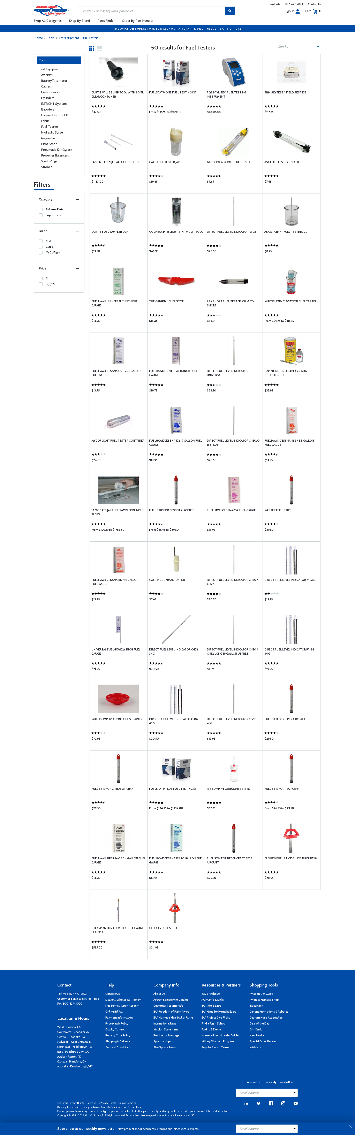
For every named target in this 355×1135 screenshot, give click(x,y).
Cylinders (47, 98)
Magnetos (48, 138)
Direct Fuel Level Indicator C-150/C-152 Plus (233, 443)
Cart (313, 11)
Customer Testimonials (168, 1005)
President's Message (166, 1035)
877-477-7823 (294, 4)
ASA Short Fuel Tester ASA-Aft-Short (230, 303)
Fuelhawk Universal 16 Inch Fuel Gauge (173, 373)
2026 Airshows (211, 994)
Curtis (49, 247)
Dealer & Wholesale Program (123, 999)
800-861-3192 (90, 998)
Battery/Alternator (54, 81)
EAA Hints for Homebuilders (219, 1011)
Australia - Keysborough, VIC (75, 1066)
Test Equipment (69, 38)
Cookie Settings (127, 1102)
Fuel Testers (90, 38)
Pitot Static (49, 144)
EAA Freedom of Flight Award (171, 1011)
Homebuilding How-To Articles (221, 1035)
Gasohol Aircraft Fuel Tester (229, 162)
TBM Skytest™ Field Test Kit (285, 92)
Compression (50, 92)
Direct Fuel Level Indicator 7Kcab (289, 580)
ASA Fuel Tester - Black (281, 162)
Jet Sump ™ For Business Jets (228, 789)
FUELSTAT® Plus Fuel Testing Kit (173, 789)
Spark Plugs (49, 161)
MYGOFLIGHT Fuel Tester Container (117, 440)
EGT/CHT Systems (54, 104)
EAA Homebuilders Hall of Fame (173, 1017)
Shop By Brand (79, 21)
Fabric (45, 121)
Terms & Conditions (118, 1047)
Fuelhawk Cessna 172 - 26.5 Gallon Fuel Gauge (116, 373)
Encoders (47, 109)
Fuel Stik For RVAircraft (282, 789)
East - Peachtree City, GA (73, 1051)
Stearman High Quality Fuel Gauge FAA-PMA (117, 930)
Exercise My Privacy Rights (101, 1102)
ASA (48, 241)
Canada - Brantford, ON (71, 1061)
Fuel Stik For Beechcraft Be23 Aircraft (229, 860)
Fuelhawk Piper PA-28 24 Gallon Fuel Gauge (118, 860)
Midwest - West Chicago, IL (74, 1042)
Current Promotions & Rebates (269, 1011)
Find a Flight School (214, 1023)
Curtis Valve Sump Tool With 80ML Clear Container (117, 94)
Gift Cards (256, 1029)
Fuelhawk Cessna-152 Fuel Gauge (231, 510)
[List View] (99, 48)
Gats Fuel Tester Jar (164, 162)
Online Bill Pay (114, 1011)
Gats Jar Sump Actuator (167, 580)
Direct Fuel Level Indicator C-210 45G (231, 721)
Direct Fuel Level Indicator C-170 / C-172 (232, 582)
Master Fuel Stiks (278, 510)
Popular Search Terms (215, 1047)
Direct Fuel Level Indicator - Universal (228, 373)
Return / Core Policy (117, 1035)
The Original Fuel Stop (166, 301)
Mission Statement (165, 1029)
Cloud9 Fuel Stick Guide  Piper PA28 (290, 858)
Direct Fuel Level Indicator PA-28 (232, 232)
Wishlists (275, 4)
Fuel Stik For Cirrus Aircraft (113, 789)
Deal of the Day (259, 1023)
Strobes (46, 167)
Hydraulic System (53, 132)
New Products (258, 1035)
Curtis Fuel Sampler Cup (109, 232)
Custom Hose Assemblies (266, 1017)
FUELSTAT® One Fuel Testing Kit (173, 92)
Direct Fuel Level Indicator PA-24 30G (289, 651)
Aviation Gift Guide (261, 994)
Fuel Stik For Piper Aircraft (284, 719)
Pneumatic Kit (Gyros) (56, 150)
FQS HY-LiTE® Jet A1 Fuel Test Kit (115, 162)
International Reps (164, 1023)
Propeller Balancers (55, 155)
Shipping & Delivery (117, 1041)
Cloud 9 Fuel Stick (163, 928)
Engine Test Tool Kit (55, 115)
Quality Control (114, 1029)
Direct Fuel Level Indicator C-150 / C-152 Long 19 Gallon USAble (232, 651)
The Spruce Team (164, 1047)
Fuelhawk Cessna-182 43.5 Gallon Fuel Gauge (289, 443)
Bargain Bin (256, 1005)
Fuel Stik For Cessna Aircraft (171, 510)
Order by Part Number (137, 21)
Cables (46, 86)
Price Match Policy (116, 1023)
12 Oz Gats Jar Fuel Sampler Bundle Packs (117, 512)
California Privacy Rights (70, 1102)
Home (39, 38)
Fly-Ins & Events (212, 1029)
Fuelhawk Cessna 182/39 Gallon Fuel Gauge (114, 582)
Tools (50, 38)
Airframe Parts (54, 209)
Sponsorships (162, 1041)
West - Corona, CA (69, 1027)
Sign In (289, 11)
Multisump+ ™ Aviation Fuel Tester (290, 301)
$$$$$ (50, 284)
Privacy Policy (135, 1107)
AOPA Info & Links (213, 999)
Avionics (47, 75)
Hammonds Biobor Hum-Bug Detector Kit (285, 373)
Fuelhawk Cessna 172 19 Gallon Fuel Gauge (175, 443)
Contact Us (314, 4)
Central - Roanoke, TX (71, 1037)
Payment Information (119, 1017)
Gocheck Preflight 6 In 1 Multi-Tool (176, 232)
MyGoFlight (53, 252)
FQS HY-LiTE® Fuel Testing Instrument (226, 94)
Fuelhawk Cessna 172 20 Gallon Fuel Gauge (176, 860)
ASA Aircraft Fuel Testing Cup (286, 232)
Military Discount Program (218, 1041)
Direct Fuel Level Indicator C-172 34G (173, 651)
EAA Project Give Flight (216, 1017)
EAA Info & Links (211, 1005)
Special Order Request (264, 1041)
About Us (159, 994)
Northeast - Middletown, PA (74, 1047)
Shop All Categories (48, 21)
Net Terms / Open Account (122, 1005)
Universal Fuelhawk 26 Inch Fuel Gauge (115, 651)
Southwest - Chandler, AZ (73, 1032)
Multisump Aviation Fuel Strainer (116, 719)
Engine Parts (53, 215)
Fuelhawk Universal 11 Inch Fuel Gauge (115, 303)
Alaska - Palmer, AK (69, 1056)
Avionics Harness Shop (264, 999)
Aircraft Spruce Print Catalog (170, 999)
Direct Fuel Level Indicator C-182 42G (173, 721)
